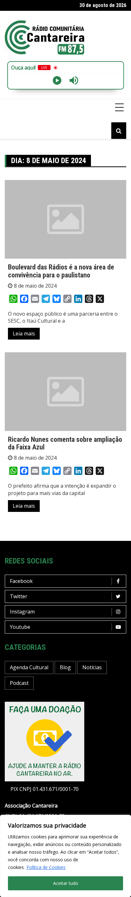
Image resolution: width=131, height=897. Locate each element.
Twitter (18, 596)
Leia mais (24, 333)
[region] (65, 856)
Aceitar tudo (65, 883)
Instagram (22, 611)
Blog (65, 667)
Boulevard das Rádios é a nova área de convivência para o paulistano (61, 271)
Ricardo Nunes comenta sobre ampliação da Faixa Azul (65, 443)
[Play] (57, 80)
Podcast (19, 682)
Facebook (21, 581)
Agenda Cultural (29, 667)
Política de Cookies (46, 867)
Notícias (92, 667)
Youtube (20, 626)
